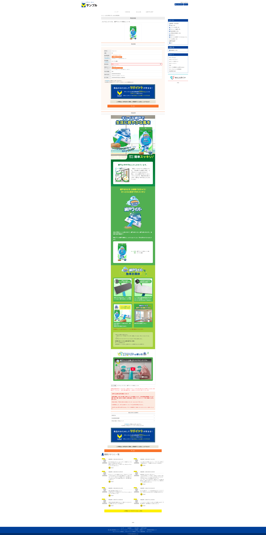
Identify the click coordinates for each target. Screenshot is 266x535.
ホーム (102, 15)
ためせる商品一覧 (108, 15)
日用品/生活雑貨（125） (176, 33)
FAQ (170, 65)
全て (172, 43)
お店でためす (149, 12)
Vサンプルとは (172, 57)
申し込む (133, 106)
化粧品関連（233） (175, 31)
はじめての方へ (179, 4)
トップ (116, 12)
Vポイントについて (173, 59)
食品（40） (173, 25)
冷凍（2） (173, 35)
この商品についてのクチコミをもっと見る (133, 510)
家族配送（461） (174, 50)
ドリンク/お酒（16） (175, 27)
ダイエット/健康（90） (176, 29)
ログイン (186, 4)
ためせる (127, 12)
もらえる (138, 12)
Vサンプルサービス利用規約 (175, 69)
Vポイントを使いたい (173, 61)
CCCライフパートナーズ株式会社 (130, 531)
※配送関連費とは (107, 58)
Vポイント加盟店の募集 (141, 531)
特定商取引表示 (172, 71)
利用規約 (107, 80)
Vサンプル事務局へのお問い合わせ (176, 67)
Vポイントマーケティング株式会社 (118, 531)
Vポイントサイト (184, 2)
